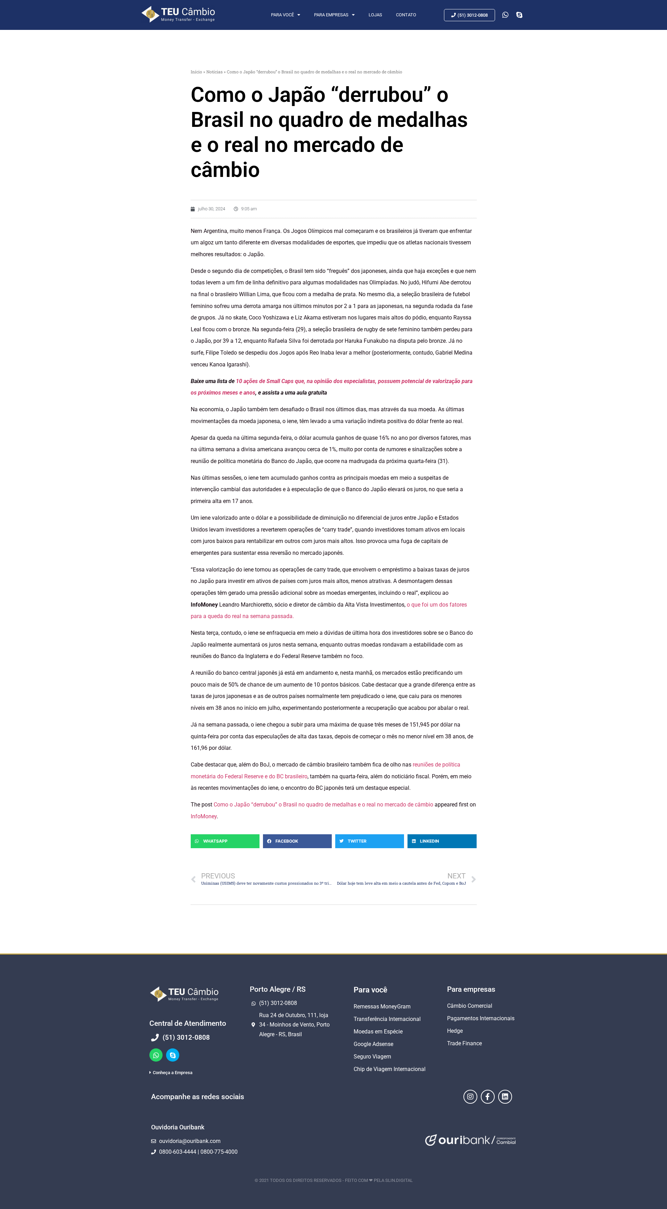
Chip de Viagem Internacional (390, 1069)
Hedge (455, 1031)
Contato (406, 14)
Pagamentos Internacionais (480, 1018)
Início (196, 71)
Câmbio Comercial (469, 1006)
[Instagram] (470, 1097)
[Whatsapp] (156, 1055)
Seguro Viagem (372, 1056)
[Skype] (172, 1055)
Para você (282, 14)
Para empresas (331, 14)
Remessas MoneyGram (382, 1006)
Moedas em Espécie (378, 1031)
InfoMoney (204, 816)
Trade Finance (464, 1043)
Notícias (214, 71)
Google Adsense (373, 1044)
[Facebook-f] (488, 1097)
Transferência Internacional (387, 1019)
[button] (225, 841)
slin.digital (399, 1180)
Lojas (375, 14)
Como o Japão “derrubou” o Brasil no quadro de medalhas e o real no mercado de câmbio (323, 804)
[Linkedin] (505, 1097)
